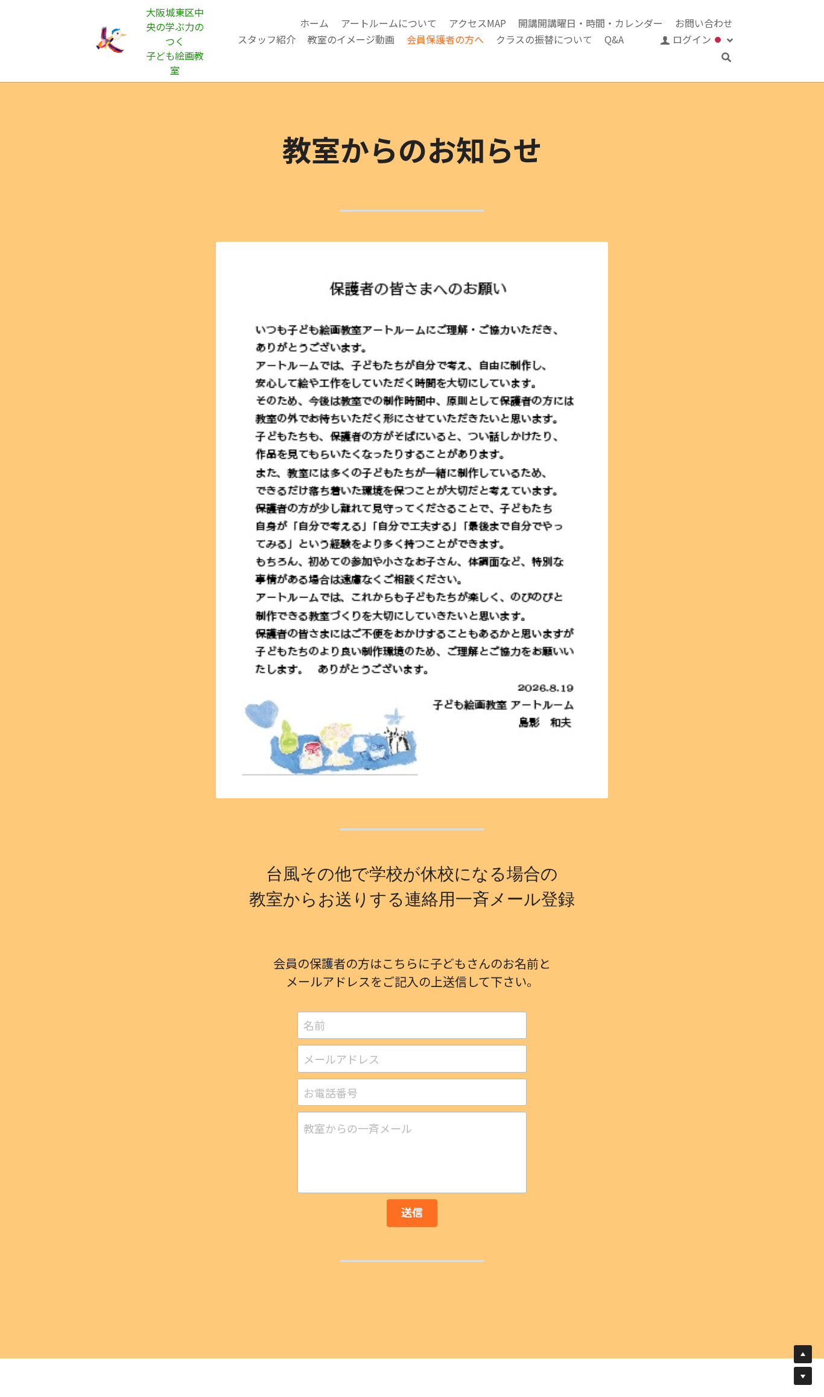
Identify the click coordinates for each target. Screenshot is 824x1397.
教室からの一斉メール (357, 1128)
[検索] (726, 57)
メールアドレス (341, 1058)
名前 (314, 1025)
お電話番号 (330, 1092)
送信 (412, 1212)
